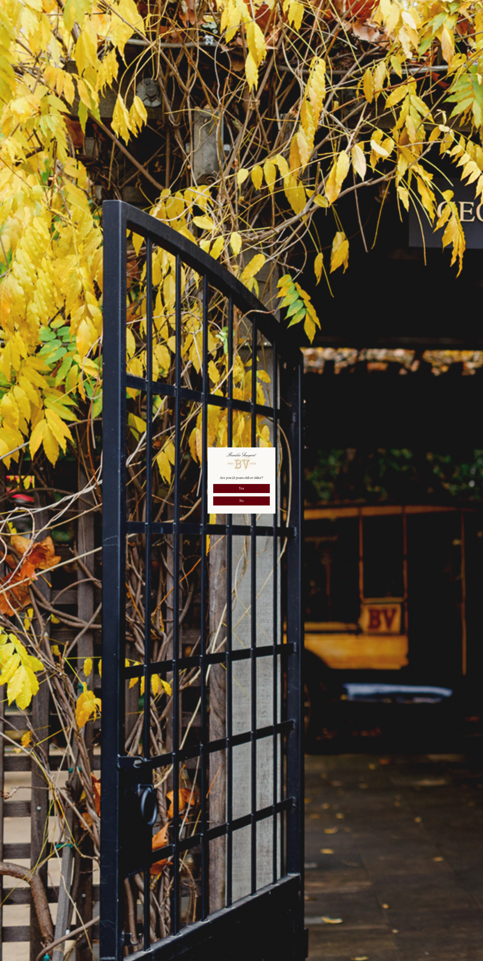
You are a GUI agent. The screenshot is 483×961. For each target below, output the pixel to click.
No (241, 501)
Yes (241, 488)
